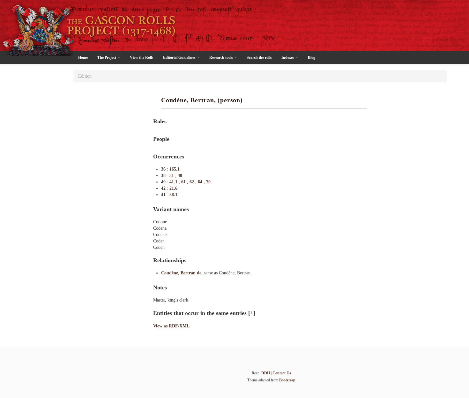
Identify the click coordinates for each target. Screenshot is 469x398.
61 (184, 182)
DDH (265, 373)
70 (208, 182)
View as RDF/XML (171, 326)
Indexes (288, 57)
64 (201, 182)
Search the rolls (259, 57)
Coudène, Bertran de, (182, 273)
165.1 (174, 169)
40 (180, 175)
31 (172, 175)
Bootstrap (287, 380)
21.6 (173, 188)
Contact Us (281, 373)
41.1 (174, 182)
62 (192, 182)
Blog (311, 57)
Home (83, 57)
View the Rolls (141, 57)
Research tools (221, 57)
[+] (251, 313)
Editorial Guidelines (180, 57)
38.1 (173, 194)
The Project (107, 57)
